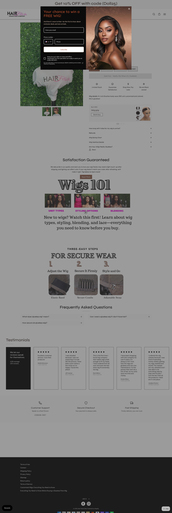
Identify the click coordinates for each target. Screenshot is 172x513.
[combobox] (48, 41)
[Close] (129, 8)
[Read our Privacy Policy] (82, 63)
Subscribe (63, 49)
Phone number (48, 37)
